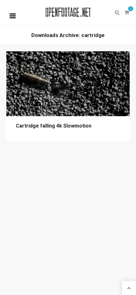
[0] (126, 12)
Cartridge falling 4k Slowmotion (53, 126)
